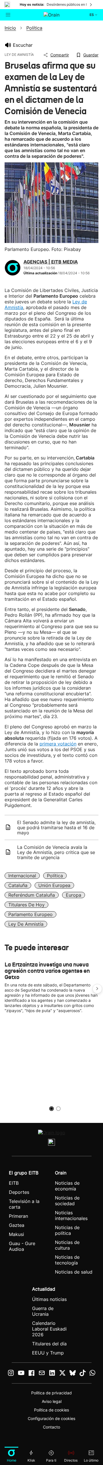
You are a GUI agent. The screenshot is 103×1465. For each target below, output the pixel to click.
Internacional (22, 875)
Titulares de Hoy (26, 905)
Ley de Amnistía (25, 924)
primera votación (57, 744)
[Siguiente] (91, 4)
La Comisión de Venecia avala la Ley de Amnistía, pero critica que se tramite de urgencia (56, 852)
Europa (73, 895)
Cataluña (17, 885)
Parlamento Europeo (30, 914)
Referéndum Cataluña (31, 895)
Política (55, 875)
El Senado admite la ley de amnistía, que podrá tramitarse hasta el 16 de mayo (56, 827)
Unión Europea (54, 885)
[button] (97, 989)
